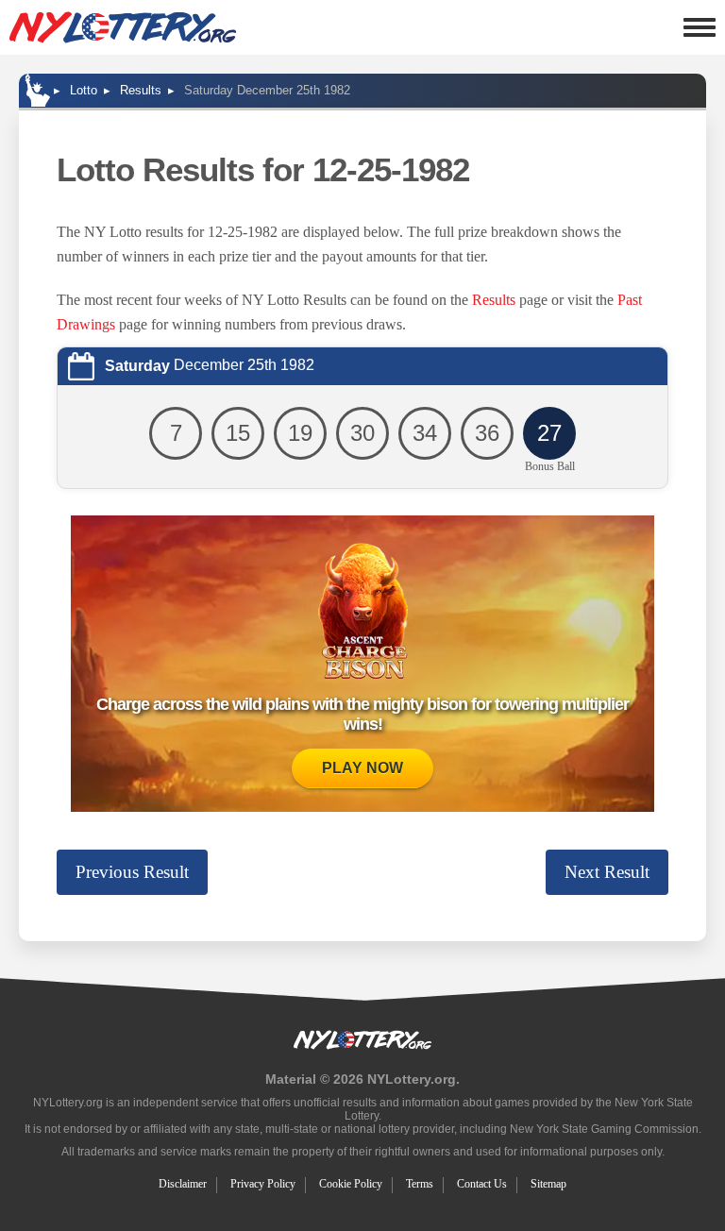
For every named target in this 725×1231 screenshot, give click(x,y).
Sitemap (548, 1183)
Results (493, 300)
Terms (419, 1183)
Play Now (362, 768)
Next (607, 872)
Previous (132, 872)
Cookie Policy (350, 1183)
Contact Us (482, 1183)
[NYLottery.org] (122, 27)
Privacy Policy (262, 1183)
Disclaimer (183, 1183)
